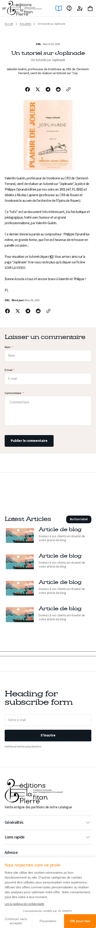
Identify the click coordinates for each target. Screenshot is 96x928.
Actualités (25, 24)
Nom (7, 347)
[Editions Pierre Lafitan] (24, 8)
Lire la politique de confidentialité (24, 904)
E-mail (8, 370)
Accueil (9, 24)
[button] (4, 8)
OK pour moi (80, 921)
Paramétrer (48, 921)
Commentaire (13, 393)
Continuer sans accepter (16, 921)
